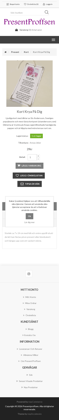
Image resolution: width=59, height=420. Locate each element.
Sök (48, 12)
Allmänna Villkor (30, 355)
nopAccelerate (35, 414)
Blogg (30, 329)
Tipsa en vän (32, 184)
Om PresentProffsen (31, 361)
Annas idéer (35, 142)
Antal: (22, 157)
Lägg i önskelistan (31, 175)
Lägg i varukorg (31, 165)
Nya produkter (31, 387)
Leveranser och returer (30, 349)
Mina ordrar (30, 303)
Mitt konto (30, 297)
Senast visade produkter (31, 381)
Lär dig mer (29, 222)
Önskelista (31, 315)
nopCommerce (35, 401)
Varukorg (30, 309)
